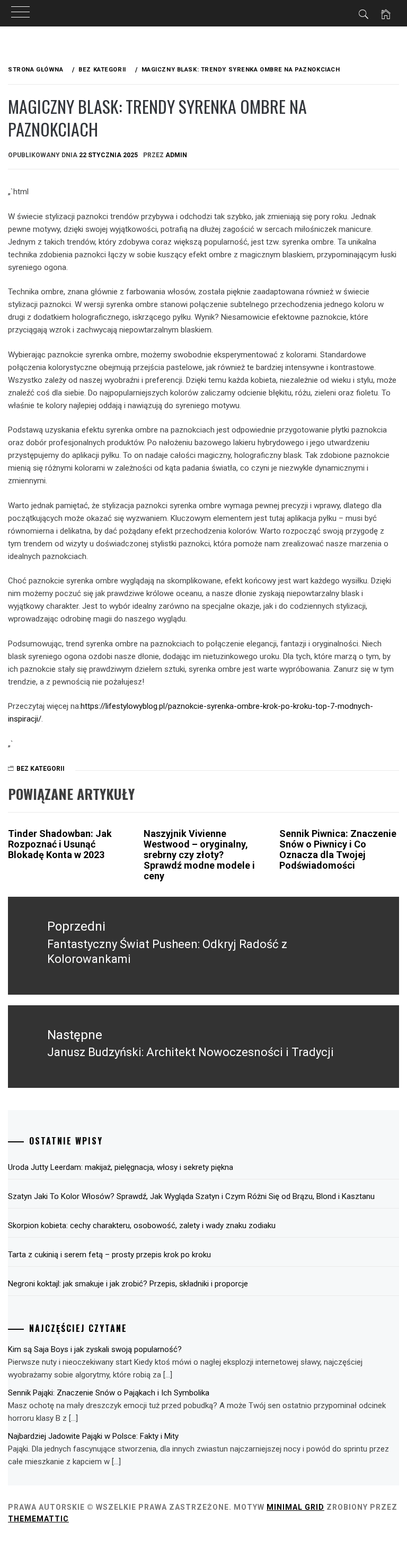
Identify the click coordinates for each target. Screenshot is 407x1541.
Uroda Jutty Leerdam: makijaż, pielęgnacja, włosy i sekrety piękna (120, 1167)
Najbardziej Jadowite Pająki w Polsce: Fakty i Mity (93, 1436)
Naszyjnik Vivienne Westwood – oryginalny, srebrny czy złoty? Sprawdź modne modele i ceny (199, 854)
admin (176, 155)
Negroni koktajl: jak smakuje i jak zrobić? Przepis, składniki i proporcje (128, 1283)
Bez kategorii (40, 768)
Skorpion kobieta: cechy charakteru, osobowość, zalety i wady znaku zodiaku (142, 1225)
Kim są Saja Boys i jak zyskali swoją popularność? (95, 1349)
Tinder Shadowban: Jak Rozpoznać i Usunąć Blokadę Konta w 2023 (60, 844)
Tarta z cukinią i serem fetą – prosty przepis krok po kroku (109, 1254)
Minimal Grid (295, 1507)
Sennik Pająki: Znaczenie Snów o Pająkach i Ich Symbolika (108, 1393)
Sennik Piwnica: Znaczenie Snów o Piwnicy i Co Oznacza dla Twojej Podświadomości (337, 849)
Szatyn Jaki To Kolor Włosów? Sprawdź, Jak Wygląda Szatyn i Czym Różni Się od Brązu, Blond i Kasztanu (191, 1196)
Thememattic (38, 1519)
